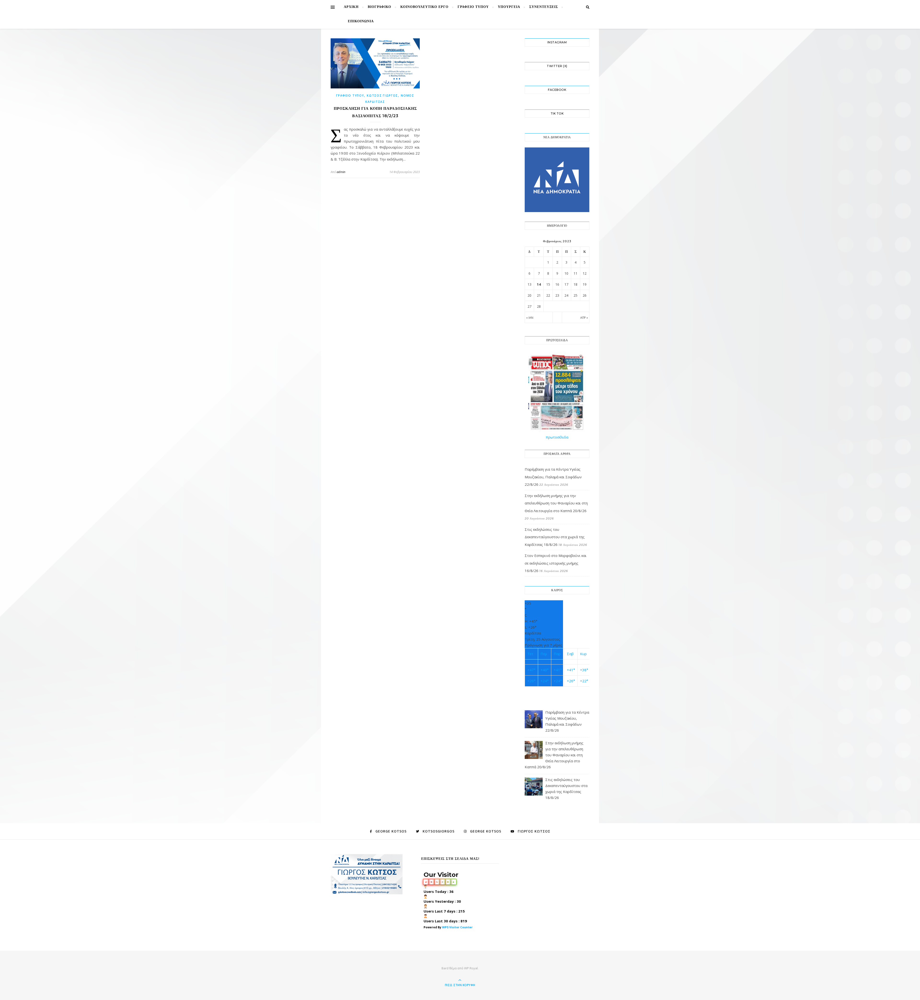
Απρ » (584, 318)
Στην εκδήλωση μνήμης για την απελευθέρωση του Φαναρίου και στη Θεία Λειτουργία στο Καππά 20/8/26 (556, 503)
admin (341, 172)
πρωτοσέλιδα (557, 437)
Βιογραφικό (379, 7)
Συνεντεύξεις (543, 7)
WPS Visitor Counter (457, 927)
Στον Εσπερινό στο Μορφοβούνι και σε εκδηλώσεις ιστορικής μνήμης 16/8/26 (555, 563)
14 (539, 284)
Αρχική (351, 7)
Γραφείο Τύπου (473, 7)
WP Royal (471, 968)
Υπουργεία (509, 7)
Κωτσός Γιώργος (382, 95)
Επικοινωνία (361, 21)
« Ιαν (529, 318)
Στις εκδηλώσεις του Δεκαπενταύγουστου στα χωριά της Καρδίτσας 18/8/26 (555, 537)
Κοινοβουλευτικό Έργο (424, 7)
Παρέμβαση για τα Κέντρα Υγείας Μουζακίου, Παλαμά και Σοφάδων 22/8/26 (553, 477)
